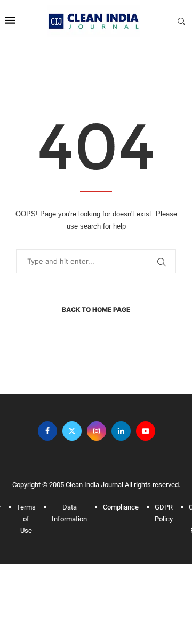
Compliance (121, 507)
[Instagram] (96, 430)
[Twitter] (72, 430)
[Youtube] (145, 430)
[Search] (181, 21)
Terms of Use (26, 519)
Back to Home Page (96, 309)
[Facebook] (47, 430)
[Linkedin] (121, 430)
